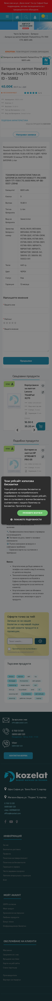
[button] (26, 519)
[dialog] (26, 500)
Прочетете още (23, 506)
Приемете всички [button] (32, 513)
